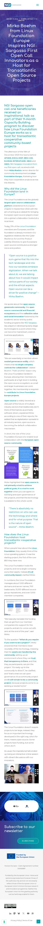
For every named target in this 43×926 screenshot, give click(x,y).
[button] (37, 5)
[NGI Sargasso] (12, 5)
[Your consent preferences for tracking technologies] (4, 922)
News (25, 19)
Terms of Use (27, 920)
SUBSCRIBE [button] (28, 841)
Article (30, 19)
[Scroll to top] (38, 921)
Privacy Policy (16, 920)
